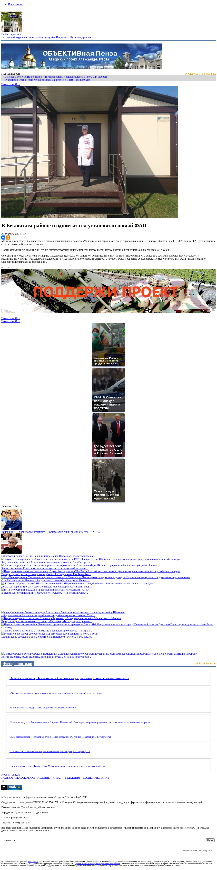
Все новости (15, 4)
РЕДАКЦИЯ (72, 777)
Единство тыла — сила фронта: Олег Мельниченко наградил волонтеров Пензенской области (57, 766)
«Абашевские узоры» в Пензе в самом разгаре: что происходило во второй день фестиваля (55, 693)
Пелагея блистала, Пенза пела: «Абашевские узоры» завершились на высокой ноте (69, 678)
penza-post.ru (33, 861)
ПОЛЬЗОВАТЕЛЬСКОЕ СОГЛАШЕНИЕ (25, 777)
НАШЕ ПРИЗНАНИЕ (96, 777)
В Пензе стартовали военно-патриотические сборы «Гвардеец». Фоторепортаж (49, 751)
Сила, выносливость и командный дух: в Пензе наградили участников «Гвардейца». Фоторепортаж (60, 737)
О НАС (57, 777)
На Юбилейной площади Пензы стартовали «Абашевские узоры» (42, 707)
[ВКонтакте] (3, 237)
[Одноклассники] (8, 237)
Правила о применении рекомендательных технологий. (97, 864)
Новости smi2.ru (10, 84)
